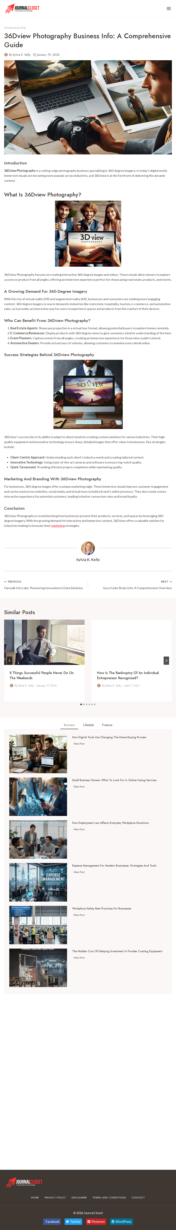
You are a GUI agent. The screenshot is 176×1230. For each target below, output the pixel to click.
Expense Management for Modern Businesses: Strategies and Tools (114, 866)
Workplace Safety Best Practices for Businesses (101, 908)
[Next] (166, 661)
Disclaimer (79, 1197)
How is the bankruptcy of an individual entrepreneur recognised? (128, 675)
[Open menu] (169, 8)
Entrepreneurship (15, 28)
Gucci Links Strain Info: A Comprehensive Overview (137, 585)
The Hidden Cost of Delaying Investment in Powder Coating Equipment (117, 951)
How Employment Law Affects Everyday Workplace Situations (110, 823)
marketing (58, 525)
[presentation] (44, 642)
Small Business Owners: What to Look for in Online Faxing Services (114, 780)
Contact (138, 1197)
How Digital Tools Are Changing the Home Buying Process (109, 737)
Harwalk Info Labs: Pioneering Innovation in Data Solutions (43, 585)
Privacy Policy (55, 1197)
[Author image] (6, 54)
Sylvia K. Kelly (21, 55)
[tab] (81, 704)
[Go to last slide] (9, 661)
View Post (80, 744)
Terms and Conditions (109, 1197)
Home (35, 1197)
